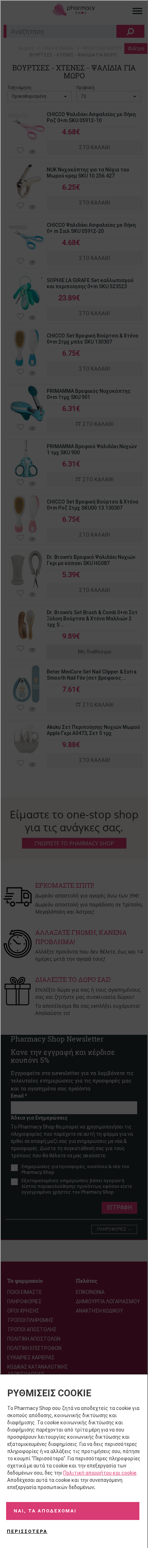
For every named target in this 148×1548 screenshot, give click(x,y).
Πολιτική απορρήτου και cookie (100, 1473)
